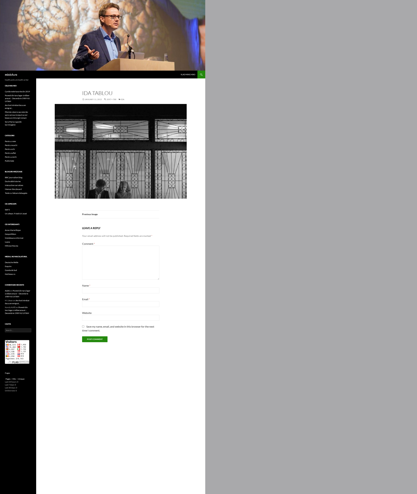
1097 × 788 (111, 99)
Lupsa (7, 242)
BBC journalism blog (13, 177)
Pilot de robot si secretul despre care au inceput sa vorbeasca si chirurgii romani (16, 115)
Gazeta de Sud (11, 270)
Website (87, 312)
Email (86, 299)
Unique (21, 379)
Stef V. (7, 209)
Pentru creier (10, 141)
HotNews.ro (10, 274)
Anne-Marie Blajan (13, 230)
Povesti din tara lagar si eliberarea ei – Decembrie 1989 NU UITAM (17, 98)
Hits (14, 379)
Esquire (8, 266)
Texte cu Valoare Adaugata (16, 193)
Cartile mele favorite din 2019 (17, 91)
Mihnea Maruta (11, 246)
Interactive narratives (14, 185)
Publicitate (9, 161)
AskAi (7, 290)
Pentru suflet (10, 153)
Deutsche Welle (11, 262)
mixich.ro (11, 74)
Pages (8, 379)
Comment (88, 243)
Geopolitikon (10, 234)
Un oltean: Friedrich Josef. (16, 213)
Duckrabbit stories (13, 181)
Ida (122, 99)
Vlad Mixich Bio (188, 74)
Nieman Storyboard (13, 189)
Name (86, 285)
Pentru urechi (11, 157)
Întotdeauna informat (14, 238)
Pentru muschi (11, 145)
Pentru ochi (10, 149)
